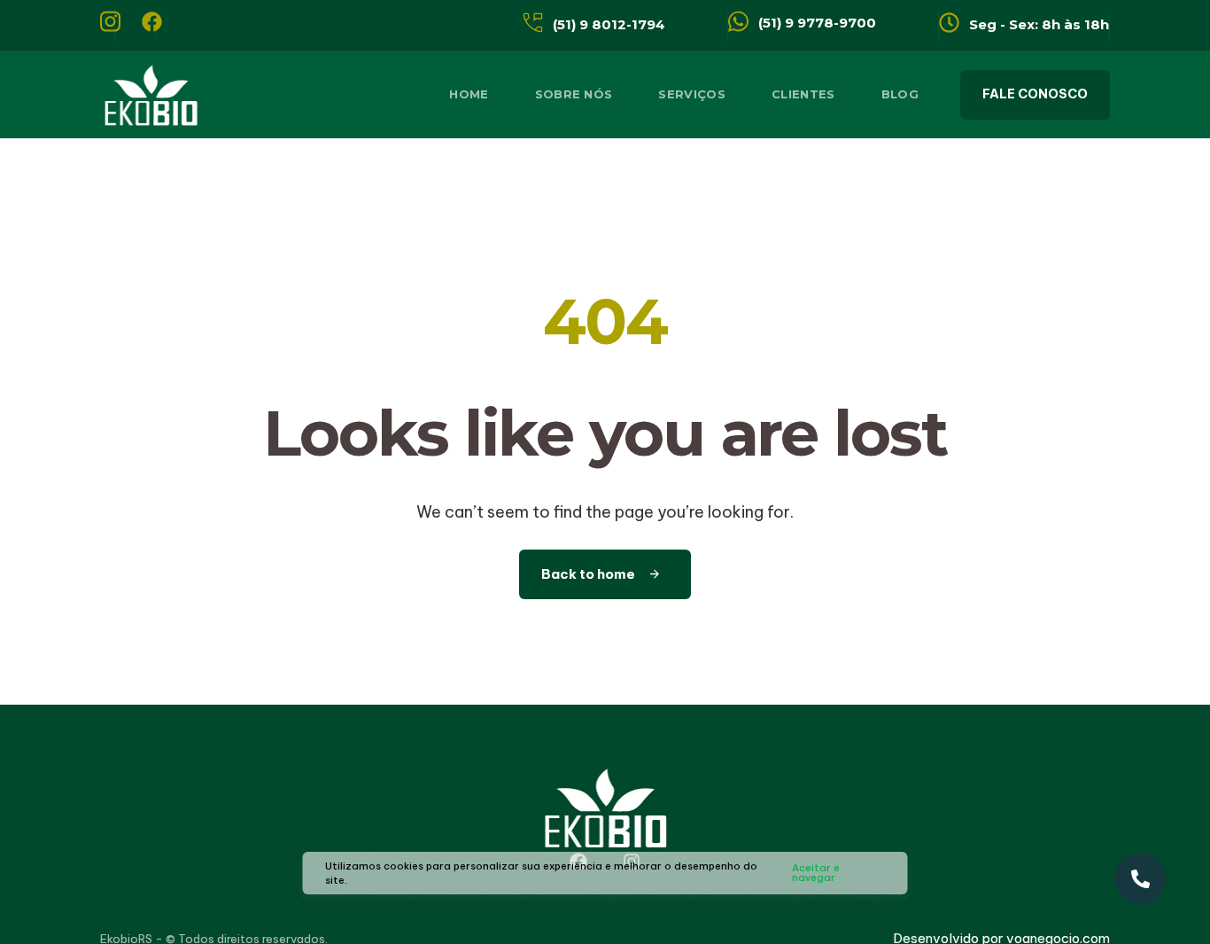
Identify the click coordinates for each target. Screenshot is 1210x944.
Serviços (691, 94)
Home (468, 94)
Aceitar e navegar (816, 873)
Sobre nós (574, 94)
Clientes (803, 94)
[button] (1035, 95)
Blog (900, 94)
